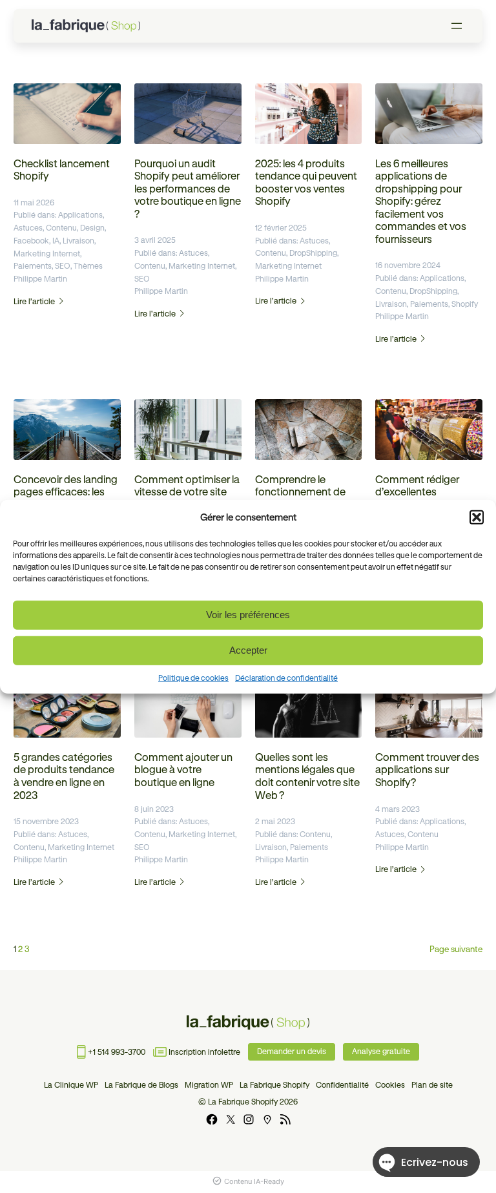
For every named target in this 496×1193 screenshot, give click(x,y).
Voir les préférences (248, 614)
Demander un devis (291, 1051)
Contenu (61, 227)
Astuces (28, 227)
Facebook (31, 240)
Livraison (78, 240)
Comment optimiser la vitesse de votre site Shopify (187, 491)
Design (92, 227)
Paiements (33, 266)
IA (55, 240)
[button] (476, 516)
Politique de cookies (193, 677)
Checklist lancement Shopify (62, 170)
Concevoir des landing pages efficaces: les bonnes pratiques (66, 491)
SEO (62, 266)
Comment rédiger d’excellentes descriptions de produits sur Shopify (421, 498)
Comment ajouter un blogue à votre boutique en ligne (183, 769)
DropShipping (313, 253)
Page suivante (455, 948)
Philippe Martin (40, 279)
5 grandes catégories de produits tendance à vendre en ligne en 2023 (64, 776)
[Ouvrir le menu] (456, 26)
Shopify (464, 304)
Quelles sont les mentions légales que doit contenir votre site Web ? (307, 776)
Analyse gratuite (381, 1051)
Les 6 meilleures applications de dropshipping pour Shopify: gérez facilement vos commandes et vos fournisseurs (420, 201)
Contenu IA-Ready (254, 1181)
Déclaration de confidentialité (286, 677)
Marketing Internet (47, 253)
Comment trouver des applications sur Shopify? (427, 769)
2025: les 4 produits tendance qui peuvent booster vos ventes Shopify (306, 182)
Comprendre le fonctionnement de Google (300, 491)
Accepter (248, 650)
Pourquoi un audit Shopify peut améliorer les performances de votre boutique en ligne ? (187, 189)
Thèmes (88, 266)
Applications (80, 215)
